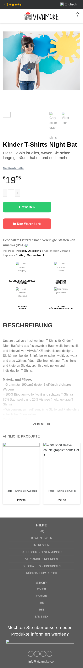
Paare (41, 588)
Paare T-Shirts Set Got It (62, 490)
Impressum (41, 545)
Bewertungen (41, 538)
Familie (41, 595)
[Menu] (5, 16)
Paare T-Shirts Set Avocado (21, 490)
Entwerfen (27, 207)
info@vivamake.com (42, 661)
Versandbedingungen (41, 559)
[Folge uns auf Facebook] (31, 654)
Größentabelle (13, 168)
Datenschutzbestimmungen (42, 552)
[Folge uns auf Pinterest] (43, 654)
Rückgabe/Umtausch (41, 573)
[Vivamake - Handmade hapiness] (41, 16)
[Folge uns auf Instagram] (37, 654)
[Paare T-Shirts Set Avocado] (21, 465)
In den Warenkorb (27, 223)
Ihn (41, 609)
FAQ (41, 531)
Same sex (41, 616)
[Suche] (11, 16)
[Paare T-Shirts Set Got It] (61, 465)
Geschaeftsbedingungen (42, 566)
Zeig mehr (41, 424)
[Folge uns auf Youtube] (49, 654)
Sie (41, 602)
